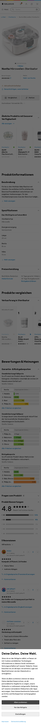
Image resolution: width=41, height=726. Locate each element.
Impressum (5, 721)
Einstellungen (20, 714)
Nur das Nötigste (20, 707)
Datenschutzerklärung (18, 721)
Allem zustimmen (20, 702)
